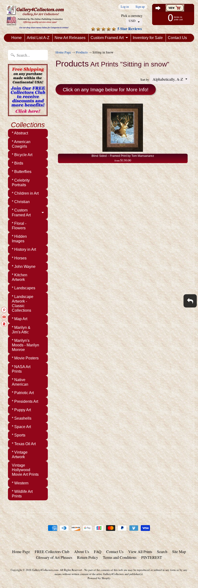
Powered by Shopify (99, 578)
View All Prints (140, 551)
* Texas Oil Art (24, 444)
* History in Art (24, 249)
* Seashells (21, 418)
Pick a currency (131, 15)
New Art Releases (70, 38)
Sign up (140, 6)
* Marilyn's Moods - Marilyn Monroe (25, 345)
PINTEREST (151, 557)
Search (162, 551)
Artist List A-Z (38, 38)
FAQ (97, 551)
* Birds (17, 163)
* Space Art (21, 427)
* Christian (21, 202)
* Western (20, 483)
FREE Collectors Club (52, 551)
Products (82, 52)
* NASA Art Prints (21, 369)
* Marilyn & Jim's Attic (21, 329)
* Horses (19, 258)
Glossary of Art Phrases (54, 557)
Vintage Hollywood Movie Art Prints (25, 469)
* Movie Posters (25, 358)
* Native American (20, 382)
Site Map (179, 551)
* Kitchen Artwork (19, 277)
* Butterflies (21, 172)
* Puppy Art (21, 410)
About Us (81, 551)
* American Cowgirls (21, 144)
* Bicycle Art (22, 155)
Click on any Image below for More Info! (105, 89)
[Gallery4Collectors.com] (37, 17)
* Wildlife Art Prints (22, 493)
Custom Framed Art (107, 38)
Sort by (144, 79)
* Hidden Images (19, 238)
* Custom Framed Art (21, 212)
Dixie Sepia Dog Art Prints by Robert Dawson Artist (60, 578)
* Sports (18, 435)
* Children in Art (25, 193)
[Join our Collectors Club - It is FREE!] (28, 113)
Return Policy (87, 557)
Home (16, 38)
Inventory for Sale (148, 38)
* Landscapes (23, 288)
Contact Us (177, 38)
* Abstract (20, 133)
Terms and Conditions (119, 557)
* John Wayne (23, 266)
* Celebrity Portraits (21, 182)
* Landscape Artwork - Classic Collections (22, 304)
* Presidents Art (25, 401)
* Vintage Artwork (20, 454)
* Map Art (19, 319)
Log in (125, 6)
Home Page (63, 52)
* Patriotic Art (23, 393)
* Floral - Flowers (19, 225)
